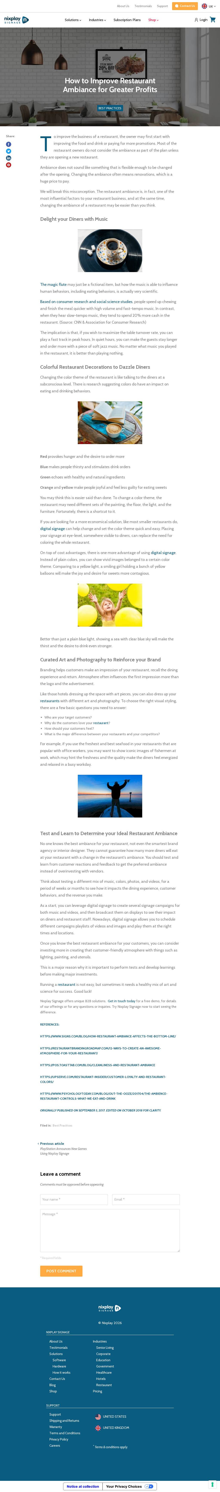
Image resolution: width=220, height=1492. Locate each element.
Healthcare (104, 1373)
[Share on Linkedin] (8, 158)
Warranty (55, 1427)
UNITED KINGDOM (116, 1428)
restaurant (100, 723)
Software (59, 1360)
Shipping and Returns (64, 1421)
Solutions (56, 1354)
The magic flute (53, 284)
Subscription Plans (127, 20)
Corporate (103, 1354)
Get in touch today (121, 1001)
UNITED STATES (114, 1417)
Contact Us (57, 1379)
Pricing (97, 1391)
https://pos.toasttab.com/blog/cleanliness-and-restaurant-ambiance (97, 1065)
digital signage (52, 528)
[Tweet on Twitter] (8, 151)
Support (162, 6)
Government (105, 1366)
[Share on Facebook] (8, 144)
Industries (100, 1341)
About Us (123, 6)
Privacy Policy (58, 1439)
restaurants (50, 701)
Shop (53, 1391)
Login (204, 20)
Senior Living (105, 1348)
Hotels (101, 1379)
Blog (52, 1385)
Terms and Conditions (64, 1433)
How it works (61, 1373)
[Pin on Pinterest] (8, 164)
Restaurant (104, 1385)
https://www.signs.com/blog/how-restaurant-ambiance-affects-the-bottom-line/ (108, 1036)
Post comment (61, 1271)
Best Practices (62, 1125)
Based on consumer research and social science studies (86, 301)
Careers (54, 1446)
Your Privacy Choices (124, 1486)
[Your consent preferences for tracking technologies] (212, 1484)
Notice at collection (83, 1486)
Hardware (59, 1366)
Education (103, 1360)
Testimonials (143, 6)
